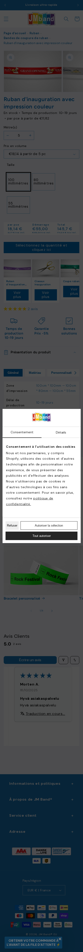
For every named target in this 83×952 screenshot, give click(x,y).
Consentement (22, 432)
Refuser (12, 525)
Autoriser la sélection (49, 525)
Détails (61, 432)
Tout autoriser (42, 536)
